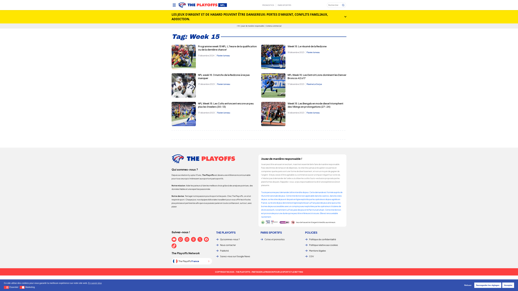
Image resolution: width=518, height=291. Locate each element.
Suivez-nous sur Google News (235, 256)
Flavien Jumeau (223, 55)
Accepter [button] (508, 285)
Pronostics (268, 5)
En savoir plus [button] (95, 283)
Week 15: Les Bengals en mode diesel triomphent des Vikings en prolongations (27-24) (315, 105)
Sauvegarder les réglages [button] (487, 285)
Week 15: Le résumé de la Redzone (307, 46)
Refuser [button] (467, 285)
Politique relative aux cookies (323, 245)
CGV (311, 256)
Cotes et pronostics (275, 239)
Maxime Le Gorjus (314, 84)
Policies (311, 232)
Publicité (224, 250)
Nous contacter (228, 245)
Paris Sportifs (284, 5)
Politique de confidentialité (322, 239)
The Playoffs (226, 232)
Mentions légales (317, 250)
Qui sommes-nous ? (230, 239)
